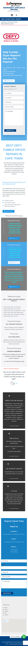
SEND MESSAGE (7, 593)
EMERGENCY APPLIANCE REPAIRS (14, 8)
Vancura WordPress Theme (9, 642)
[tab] (12, 15)
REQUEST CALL (10, 130)
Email (3, 565)
